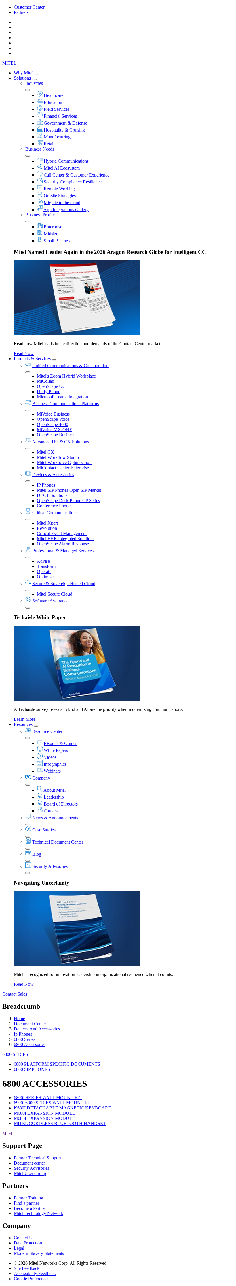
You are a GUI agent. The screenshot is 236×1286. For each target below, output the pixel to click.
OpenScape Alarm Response (63, 543)
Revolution (47, 528)
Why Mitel (24, 72)
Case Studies (44, 829)
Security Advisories (50, 866)
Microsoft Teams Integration (62, 396)
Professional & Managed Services (63, 550)
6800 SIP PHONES (32, 1069)
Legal (19, 1248)
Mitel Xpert (47, 523)
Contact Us (24, 1237)
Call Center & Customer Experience (76, 174)
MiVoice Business (53, 414)
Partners (21, 12)
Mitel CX (45, 452)
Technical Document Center (57, 842)
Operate (44, 571)
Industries (34, 83)
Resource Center (47, 731)
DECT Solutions (52, 495)
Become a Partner (30, 1208)
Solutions (23, 78)
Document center (29, 1163)
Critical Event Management (62, 533)
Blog (36, 854)
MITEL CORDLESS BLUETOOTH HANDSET (60, 1123)
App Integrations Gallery (66, 209)
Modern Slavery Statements (39, 1253)
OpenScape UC (51, 386)
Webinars (52, 771)
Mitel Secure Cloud (54, 594)
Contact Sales (14, 994)
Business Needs (39, 149)
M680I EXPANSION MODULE (44, 1113)
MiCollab (45, 381)
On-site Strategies (60, 195)
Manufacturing (57, 136)
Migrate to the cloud (62, 202)
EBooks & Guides (60, 743)
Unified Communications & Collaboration (70, 365)
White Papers (56, 750)
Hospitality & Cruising (64, 129)
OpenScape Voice (53, 419)
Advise (43, 561)
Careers (51, 810)
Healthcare (53, 95)
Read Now (24, 353)
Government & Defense (65, 123)
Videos (50, 757)
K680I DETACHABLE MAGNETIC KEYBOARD (63, 1107)
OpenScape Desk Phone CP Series (68, 500)
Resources (24, 724)
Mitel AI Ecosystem (62, 168)
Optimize (45, 576)
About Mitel (54, 790)
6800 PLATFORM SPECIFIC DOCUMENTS (57, 1064)
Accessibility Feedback (35, 1273)
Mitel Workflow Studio (58, 457)
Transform (46, 566)
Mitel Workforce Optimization (64, 462)
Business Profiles (40, 214)
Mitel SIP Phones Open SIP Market (69, 490)
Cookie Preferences (31, 1278)
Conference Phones (54, 505)
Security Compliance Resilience (73, 181)
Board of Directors (61, 803)
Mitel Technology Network (38, 1213)
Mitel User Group (30, 1173)
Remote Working (59, 188)
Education (53, 102)
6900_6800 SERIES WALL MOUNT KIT (53, 1102)
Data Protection (28, 1242)
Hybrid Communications (66, 161)
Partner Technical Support (37, 1157)
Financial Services (60, 116)
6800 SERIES (15, 1054)
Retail (49, 143)
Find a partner (26, 1203)
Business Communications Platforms (65, 403)
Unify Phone (48, 391)
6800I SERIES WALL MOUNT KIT (48, 1097)
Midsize (51, 233)
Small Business (57, 240)
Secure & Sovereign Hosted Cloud (63, 583)
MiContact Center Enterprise (63, 467)
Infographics (55, 764)
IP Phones (46, 485)
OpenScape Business (56, 434)
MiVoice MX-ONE (54, 429)
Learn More (24, 719)
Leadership (54, 797)
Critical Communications (54, 512)
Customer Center (29, 7)
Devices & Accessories (53, 474)
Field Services (56, 109)
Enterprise (53, 226)
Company (41, 778)
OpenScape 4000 (52, 424)
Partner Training (28, 1197)
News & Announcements (55, 817)
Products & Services (33, 358)
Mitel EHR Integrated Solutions (65, 538)
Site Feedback (26, 1268)
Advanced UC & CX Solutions (60, 441)
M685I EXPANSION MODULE (44, 1118)
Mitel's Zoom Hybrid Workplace (66, 375)
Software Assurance (50, 600)
